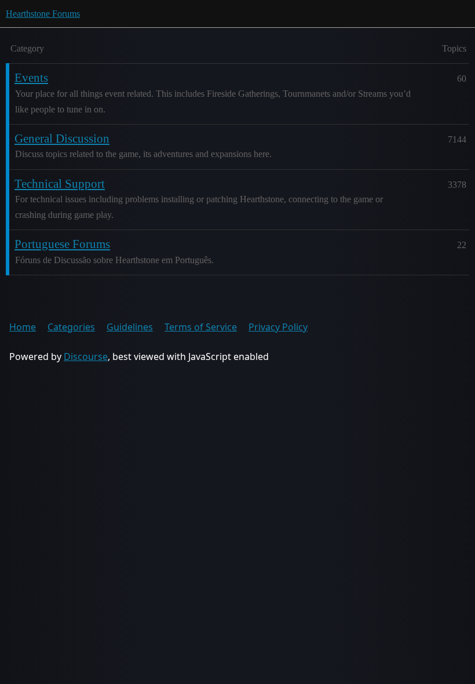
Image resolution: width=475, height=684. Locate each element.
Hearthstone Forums (43, 14)
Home (22, 327)
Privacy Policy (278, 327)
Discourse (86, 356)
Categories (71, 327)
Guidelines (130, 327)
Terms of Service (201, 327)
